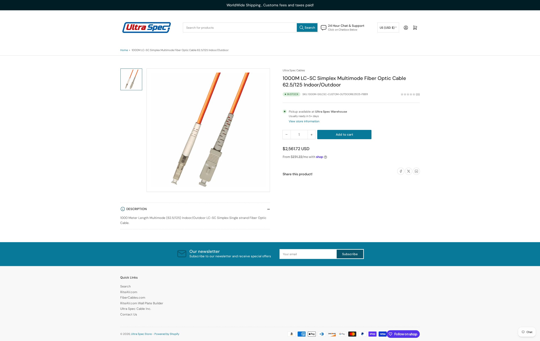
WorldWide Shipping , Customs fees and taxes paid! (270, 5)
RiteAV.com (128, 292)
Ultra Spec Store (141, 334)
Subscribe (350, 254)
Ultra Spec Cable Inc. (135, 309)
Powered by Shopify (166, 334)
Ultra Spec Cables (294, 70)
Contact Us (128, 314)
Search (125, 286)
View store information (304, 121)
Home (124, 50)
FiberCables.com (132, 297)
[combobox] (250, 27)
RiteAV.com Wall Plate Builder (141, 303)
